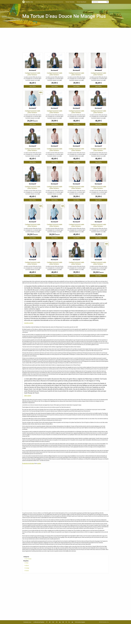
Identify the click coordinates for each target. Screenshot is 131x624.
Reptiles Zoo (29, 2)
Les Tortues (28, 558)
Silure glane (27, 395)
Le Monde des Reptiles (38, 622)
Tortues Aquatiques (81, 2)
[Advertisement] (65, 40)
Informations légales (80, 622)
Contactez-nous (27, 622)
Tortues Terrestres (70, 2)
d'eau (26, 562)
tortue (27, 570)
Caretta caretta (28, 323)
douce (27, 565)
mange (27, 568)
